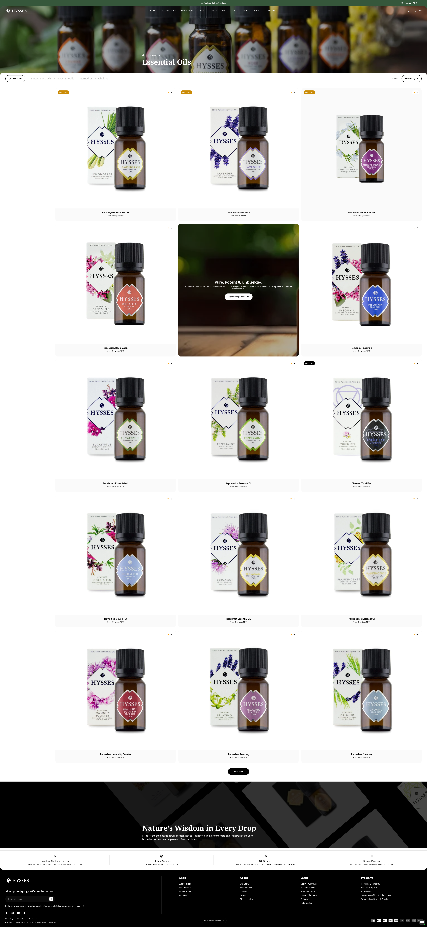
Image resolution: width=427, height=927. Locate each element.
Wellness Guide (308, 891)
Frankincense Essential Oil (361, 619)
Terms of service (29, 922)
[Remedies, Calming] (361, 690)
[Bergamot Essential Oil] (238, 555)
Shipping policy (52, 922)
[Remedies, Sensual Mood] (361, 148)
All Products (185, 884)
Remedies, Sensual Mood (361, 212)
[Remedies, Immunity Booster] (115, 690)
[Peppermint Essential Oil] (238, 419)
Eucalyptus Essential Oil (115, 483)
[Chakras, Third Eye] (361, 419)
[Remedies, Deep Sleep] (115, 284)
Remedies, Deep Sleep (116, 348)
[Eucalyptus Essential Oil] (115, 419)
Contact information (41, 922)
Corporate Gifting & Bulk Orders (376, 895)
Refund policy (9, 922)
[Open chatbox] (422, 922)
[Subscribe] (51, 899)
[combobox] (412, 3)
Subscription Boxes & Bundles (375, 899)
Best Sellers (185, 887)
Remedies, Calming (361, 754)
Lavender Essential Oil (238, 212)
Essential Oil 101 (308, 887)
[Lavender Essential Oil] (238, 148)
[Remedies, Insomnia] (361, 284)
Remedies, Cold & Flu (115, 619)
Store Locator (246, 899)
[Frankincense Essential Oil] (361, 555)
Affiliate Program (369, 887)
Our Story (244, 884)
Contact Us (245, 895)
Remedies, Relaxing (238, 754)
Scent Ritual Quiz (308, 884)
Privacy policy (19, 922)
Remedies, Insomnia (361, 348)
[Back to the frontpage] (143, 55)
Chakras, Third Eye (361, 483)
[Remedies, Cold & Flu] (115, 555)
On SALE (183, 895)
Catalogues (306, 899)
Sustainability (246, 887)
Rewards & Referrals (371, 884)
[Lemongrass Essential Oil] (115, 148)
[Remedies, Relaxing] (238, 690)
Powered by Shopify (29, 919)
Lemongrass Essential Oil (115, 212)
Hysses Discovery (309, 895)
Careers (243, 891)
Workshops (366, 891)
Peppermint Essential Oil (239, 483)
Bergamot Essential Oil (238, 619)
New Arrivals (185, 891)
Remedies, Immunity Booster (115, 754)
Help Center (306, 903)
